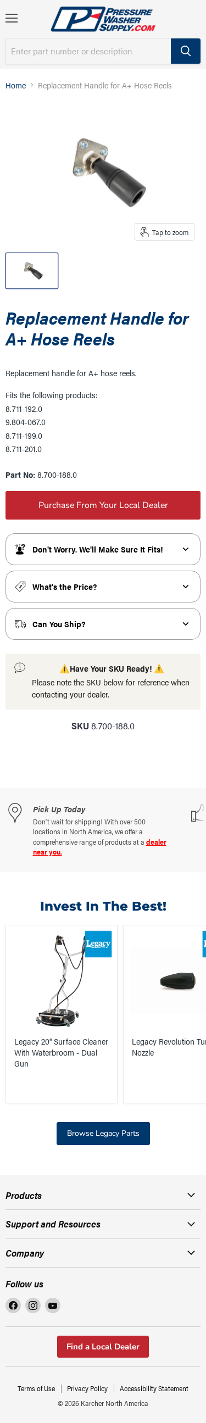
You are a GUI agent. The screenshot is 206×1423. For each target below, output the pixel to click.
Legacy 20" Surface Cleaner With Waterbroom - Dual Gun (61, 1051)
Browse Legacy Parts (103, 1133)
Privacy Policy (87, 1388)
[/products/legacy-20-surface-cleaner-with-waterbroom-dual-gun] (61, 980)
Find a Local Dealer (103, 1346)
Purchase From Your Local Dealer (103, 505)
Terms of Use (36, 1388)
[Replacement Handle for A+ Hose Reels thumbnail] (32, 270)
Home (15, 85)
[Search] (186, 51)
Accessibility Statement (154, 1388)
